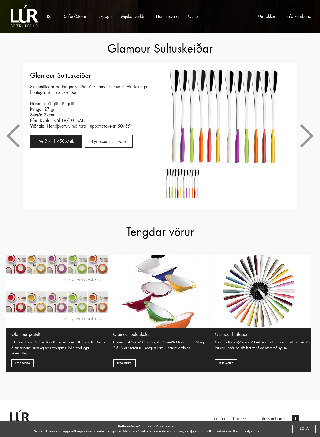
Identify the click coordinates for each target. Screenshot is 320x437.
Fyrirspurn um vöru (109, 141)
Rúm (51, 16)
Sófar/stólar (75, 16)
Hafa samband (297, 16)
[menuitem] (51, 16)
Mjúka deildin (134, 16)
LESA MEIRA (22, 363)
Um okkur (266, 16)
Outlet (193, 16)
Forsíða (218, 419)
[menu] (138, 16)
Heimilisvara (167, 16)
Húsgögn (104, 16)
